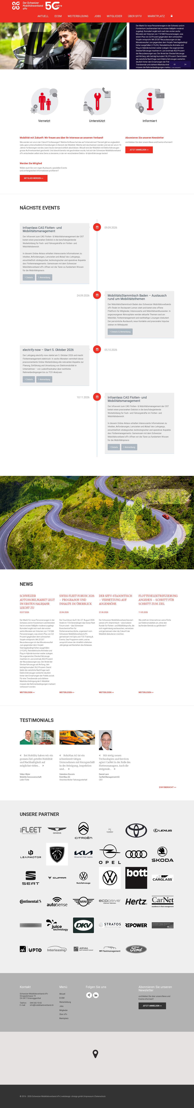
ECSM (58, 16)
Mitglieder (114, 16)
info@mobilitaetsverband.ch (42, 1005)
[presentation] (174, 64)
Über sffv (135, 16)
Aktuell (43, 16)
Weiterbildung (78, 16)
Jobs (97, 16)
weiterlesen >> (27, 692)
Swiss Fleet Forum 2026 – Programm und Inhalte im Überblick (76, 600)
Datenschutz (100, 1096)
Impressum (89, 1096)
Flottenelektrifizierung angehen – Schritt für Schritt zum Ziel (158, 600)
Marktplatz (156, 16)
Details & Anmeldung (121, 331)
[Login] (171, 16)
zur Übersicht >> (167, 787)
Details (29, 277)
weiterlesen (144, 78)
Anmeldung (44, 277)
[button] (95, 1054)
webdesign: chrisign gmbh (72, 1096)
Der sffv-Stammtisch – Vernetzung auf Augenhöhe (115, 600)
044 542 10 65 (36, 1003)
